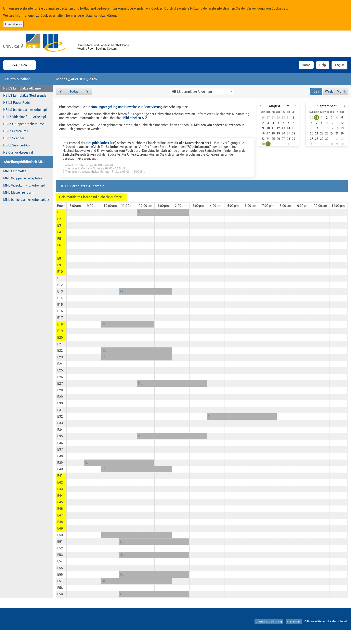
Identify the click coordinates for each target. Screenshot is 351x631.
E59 (60, 594)
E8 (59, 258)
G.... (122, 594)
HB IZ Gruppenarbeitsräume (23, 124)
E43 (60, 489)
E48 (60, 522)
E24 (60, 364)
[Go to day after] (87, 91)
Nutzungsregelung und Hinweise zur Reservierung (126, 107)
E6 (59, 245)
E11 (60, 278)
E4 (59, 232)
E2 (59, 219)
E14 (60, 298)
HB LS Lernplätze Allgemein (23, 88)
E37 (60, 449)
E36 (60, 443)
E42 (60, 482)
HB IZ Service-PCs (16, 145)
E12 (60, 285)
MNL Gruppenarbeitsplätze (22, 178)
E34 (60, 430)
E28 (60, 390)
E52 (60, 548)
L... (122, 541)
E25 (60, 370)
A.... (122, 555)
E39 (60, 463)
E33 (60, 423)
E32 (60, 416)
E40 (60, 469)
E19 (60, 331)
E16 (60, 311)
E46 (60, 509)
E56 (60, 574)
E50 (60, 535)
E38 (60, 456)
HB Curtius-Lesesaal (18, 152)
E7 (59, 252)
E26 (60, 377)
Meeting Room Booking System (97, 48)
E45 (60, 502)
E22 (60, 351)
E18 (60, 324)
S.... (140, 383)
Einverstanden (13, 24)
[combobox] (202, 91)
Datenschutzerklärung (102, 15)
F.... (210, 416)
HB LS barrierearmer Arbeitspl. (25, 110)
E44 (60, 496)
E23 (60, 357)
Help (322, 65)
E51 (60, 542)
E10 (60, 272)
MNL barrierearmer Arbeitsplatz (26, 200)
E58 (60, 588)
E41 (60, 476)
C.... (104, 350)
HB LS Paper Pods (16, 103)
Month (341, 91)
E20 (60, 338)
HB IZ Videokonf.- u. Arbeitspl (24, 117)
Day (316, 91)
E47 (60, 515)
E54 (60, 561)
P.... (104, 469)
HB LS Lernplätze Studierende (24, 95)
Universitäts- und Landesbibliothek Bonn (103, 45)
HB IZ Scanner (13, 138)
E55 (60, 568)
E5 (59, 239)
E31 (60, 410)
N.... (140, 212)
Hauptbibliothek (97, 143)
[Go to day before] (61, 91)
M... (104, 581)
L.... (104, 535)
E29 (60, 397)
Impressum (293, 621)
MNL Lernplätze (14, 171)
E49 (60, 528)
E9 (59, 265)
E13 (60, 291)
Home (306, 65)
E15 (60, 305)
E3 (59, 225)
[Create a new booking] (75, 212)
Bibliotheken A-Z (135, 118)
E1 (59, 212)
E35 (60, 436)
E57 (60, 581)
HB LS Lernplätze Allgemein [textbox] (192, 92)
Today (73, 91)
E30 (60, 403)
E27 (60, 383)
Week (329, 91)
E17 (60, 318)
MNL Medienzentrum (18, 192)
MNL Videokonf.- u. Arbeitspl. (24, 185)
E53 (60, 555)
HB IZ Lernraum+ (15, 131)
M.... (123, 291)
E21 (60, 344)
